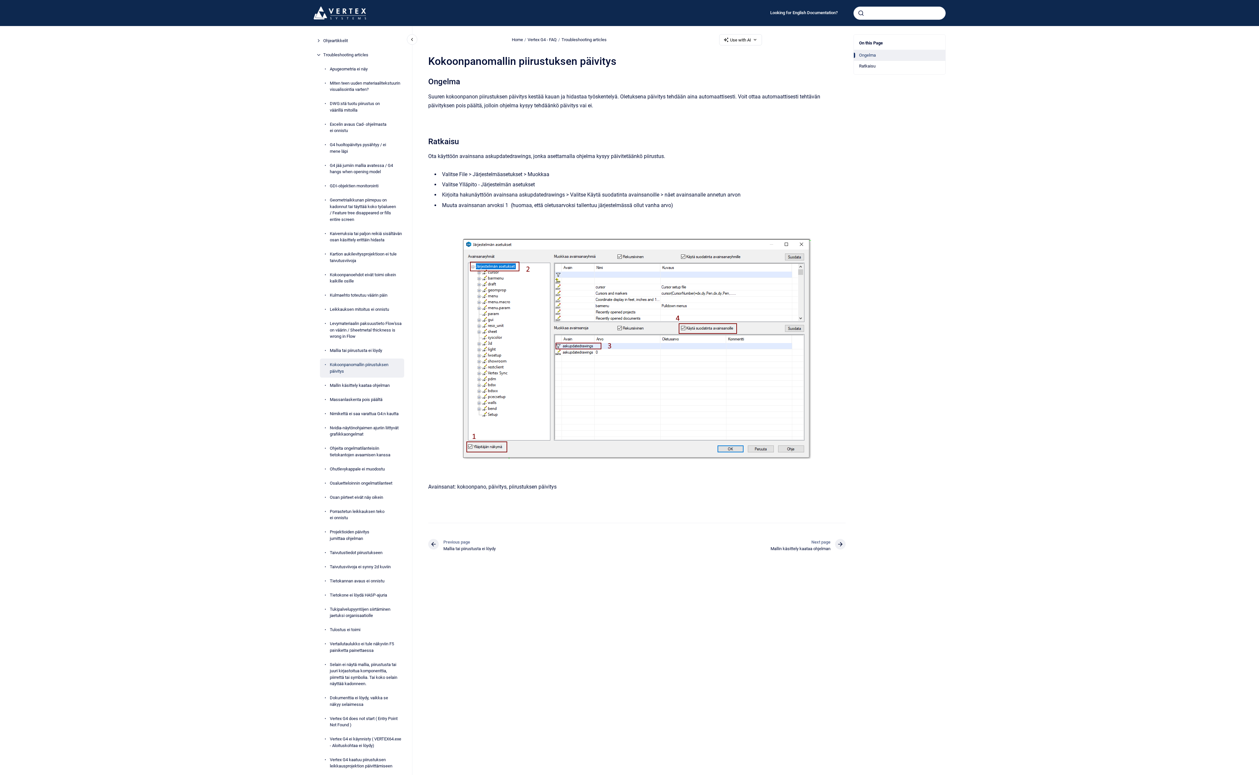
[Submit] (861, 13)
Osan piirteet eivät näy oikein (356, 497)
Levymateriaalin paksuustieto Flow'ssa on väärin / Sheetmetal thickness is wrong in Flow (366, 330)
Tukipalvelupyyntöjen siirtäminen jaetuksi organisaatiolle (360, 612)
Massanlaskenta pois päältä (356, 399)
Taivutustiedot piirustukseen (356, 552)
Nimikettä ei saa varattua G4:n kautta (364, 413)
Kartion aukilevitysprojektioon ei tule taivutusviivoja (363, 257)
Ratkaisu (867, 66)
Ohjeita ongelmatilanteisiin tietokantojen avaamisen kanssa (360, 451)
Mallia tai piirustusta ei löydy (356, 350)
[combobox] (899, 13)
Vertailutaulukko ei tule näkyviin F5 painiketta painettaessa (362, 647)
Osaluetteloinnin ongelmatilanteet (361, 483)
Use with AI (740, 40)
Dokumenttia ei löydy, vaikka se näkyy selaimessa (359, 701)
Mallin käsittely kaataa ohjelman (360, 385)
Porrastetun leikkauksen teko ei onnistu (357, 515)
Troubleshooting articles (345, 54)
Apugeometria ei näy (349, 69)
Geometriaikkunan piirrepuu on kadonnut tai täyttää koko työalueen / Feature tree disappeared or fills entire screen (363, 210)
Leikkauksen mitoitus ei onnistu (359, 309)
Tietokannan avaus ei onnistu (357, 580)
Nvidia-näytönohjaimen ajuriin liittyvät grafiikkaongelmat (364, 431)
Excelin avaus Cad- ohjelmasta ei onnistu (358, 127)
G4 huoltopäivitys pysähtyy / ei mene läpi (358, 148)
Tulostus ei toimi (345, 629)
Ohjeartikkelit (335, 40)
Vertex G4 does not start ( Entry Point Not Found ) (364, 722)
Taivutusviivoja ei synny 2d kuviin (360, 566)
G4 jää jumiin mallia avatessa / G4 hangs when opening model (361, 168)
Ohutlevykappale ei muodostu (357, 469)
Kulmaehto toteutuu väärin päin (358, 295)
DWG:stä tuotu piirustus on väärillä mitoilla (355, 107)
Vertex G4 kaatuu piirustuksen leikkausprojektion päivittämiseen (361, 763)
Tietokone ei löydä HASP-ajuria (358, 595)
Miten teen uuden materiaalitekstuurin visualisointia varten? (365, 86)
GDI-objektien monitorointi (354, 185)
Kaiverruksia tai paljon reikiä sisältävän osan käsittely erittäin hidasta (366, 237)
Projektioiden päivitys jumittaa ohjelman (349, 535)
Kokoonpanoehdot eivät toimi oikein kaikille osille (363, 278)
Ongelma (867, 55)
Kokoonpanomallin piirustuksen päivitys (359, 368)
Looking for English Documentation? (804, 12)
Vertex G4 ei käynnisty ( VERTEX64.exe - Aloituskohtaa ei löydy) (365, 742)
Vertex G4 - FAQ (542, 39)
